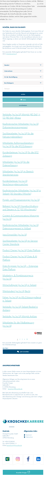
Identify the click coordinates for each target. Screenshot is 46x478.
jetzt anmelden (24, 352)
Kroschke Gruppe (21, 473)
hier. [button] (10, 19)
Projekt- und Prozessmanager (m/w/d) (21, 200)
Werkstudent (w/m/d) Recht (16, 291)
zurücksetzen (23, 105)
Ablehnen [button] (40, 1)
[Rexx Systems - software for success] (38, 333)
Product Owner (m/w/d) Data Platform (21, 250)
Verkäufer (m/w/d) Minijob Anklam (20, 316)
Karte (24, 100)
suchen (23, 94)
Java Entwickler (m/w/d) (15, 235)
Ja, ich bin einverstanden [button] (41, 5)
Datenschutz (29, 437)
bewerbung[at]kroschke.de (14, 445)
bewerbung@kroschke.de (15, 389)
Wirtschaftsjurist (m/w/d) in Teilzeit (19, 285)
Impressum (29, 435)
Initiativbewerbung (11, 54)
